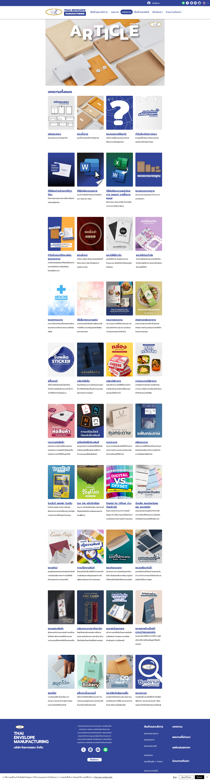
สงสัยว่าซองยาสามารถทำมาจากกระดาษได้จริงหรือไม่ (61, 327)
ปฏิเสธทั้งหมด (186, 777)
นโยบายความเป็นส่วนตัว (103, 777)
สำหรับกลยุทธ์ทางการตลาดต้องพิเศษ (149, 263)
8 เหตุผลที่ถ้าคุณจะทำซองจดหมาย (147, 138)
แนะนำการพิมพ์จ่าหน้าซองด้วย (87, 194)
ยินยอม (199, 777)
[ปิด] (207, 777)
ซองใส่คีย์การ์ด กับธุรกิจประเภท (117, 259)
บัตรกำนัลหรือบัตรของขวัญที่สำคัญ (148, 259)
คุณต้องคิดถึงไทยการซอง (144, 142)
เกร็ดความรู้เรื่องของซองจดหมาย (117, 138)
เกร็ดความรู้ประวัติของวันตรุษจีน (88, 259)
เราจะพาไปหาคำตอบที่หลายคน (58, 323)
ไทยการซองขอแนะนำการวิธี (57, 198)
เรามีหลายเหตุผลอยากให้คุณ (57, 262)
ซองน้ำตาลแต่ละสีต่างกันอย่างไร (88, 138)
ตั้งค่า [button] (175, 777)
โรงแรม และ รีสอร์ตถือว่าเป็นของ (117, 263)
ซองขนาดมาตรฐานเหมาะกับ (144, 194)
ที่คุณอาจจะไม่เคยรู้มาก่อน (115, 142)
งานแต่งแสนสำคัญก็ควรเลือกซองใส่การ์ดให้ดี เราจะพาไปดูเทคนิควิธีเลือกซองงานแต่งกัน (89, 327)
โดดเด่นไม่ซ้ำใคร (141, 267)
